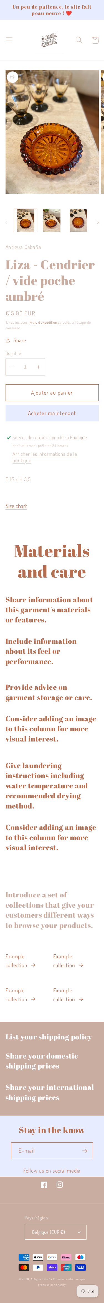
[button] (9, 40)
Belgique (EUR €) (48, 1232)
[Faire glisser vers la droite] (98, 222)
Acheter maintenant (52, 413)
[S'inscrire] (85, 1150)
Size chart (16, 505)
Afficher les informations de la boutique (44, 456)
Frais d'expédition (43, 322)
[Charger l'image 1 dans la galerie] (25, 220)
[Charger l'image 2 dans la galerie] (52, 220)
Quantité (13, 353)
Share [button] (20, 340)
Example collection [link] (16, 961)
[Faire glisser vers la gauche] (6, 222)
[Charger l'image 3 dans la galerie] (78, 220)
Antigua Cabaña (41, 1279)
